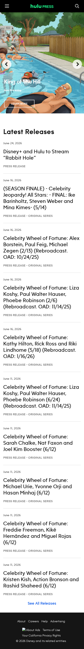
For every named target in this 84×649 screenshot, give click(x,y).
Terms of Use (51, 630)
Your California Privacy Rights (41, 635)
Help (44, 621)
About (21, 621)
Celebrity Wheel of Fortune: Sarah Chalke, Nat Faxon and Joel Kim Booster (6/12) (38, 443)
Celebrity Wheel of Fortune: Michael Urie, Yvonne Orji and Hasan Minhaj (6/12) (37, 487)
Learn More (19, 103)
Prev (6, 64)
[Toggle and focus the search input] (77, 6)
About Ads (33, 630)
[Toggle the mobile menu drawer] (7, 6)
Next (77, 64)
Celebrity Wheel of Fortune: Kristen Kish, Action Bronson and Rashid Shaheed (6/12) (41, 580)
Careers (33, 621)
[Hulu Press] (42, 6)
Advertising (57, 621)
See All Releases (42, 604)
